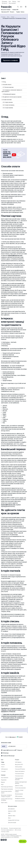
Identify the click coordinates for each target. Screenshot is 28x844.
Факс (9, 818)
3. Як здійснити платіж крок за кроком (11, 96)
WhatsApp (5, 753)
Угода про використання (15, 828)
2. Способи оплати (6, 84)
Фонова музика (19, 794)
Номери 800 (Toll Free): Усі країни (6, 799)
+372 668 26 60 (11, 746)
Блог (10, 1)
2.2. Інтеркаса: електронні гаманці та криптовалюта (12, 90)
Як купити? (4, 3)
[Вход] (25, 6)
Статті (2, 766)
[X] (4, 840)
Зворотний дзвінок (19, 771)
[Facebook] (1, 840)
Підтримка (4, 1)
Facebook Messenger (9, 755)
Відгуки (14, 1)
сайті (18, 362)
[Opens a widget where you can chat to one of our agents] (23, 841)
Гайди (2, 762)
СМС (9, 813)
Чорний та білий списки (19, 791)
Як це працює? (12, 3)
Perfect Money (5, 365)
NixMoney (3, 388)
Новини (3, 764)
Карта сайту (4, 802)
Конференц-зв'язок (20, 798)
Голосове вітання (19, 773)
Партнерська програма (7, 789)
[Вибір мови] (21, 6)
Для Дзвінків (11, 808)
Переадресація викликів (19, 779)
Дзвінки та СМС (12, 811)
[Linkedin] (6, 840)
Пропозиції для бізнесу (7, 786)
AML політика (18, 830)
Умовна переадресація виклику (21, 782)
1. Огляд (4, 81)
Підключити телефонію (10, 60)
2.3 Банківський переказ (8, 94)
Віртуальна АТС (5, 11)
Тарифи (18, 11)
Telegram (19, 750)
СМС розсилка (18, 796)
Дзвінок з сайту (19, 785)
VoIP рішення (4, 769)
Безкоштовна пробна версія (6, 792)
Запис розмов (18, 766)
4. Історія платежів (6, 99)
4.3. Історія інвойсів (7, 107)
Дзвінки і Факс (11, 815)
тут (2, 385)
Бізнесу (22, 11)
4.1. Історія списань (7, 102)
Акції (19, 1)
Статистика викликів (20, 787)
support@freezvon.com (9, 750)
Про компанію (4, 777)
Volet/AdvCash (5, 348)
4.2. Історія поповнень (8, 105)
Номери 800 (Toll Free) (13, 820)
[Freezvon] (6, 7)
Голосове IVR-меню (20, 769)
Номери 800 (15, 9)
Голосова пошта (19, 775)
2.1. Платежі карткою (7, 87)
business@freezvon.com (15, 255)
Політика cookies (5, 831)
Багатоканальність (20, 800)
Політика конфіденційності (7, 830)
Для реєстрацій (12, 822)
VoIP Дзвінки (18, 762)
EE (4, 746)
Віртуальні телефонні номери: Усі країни (6, 795)
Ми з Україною (4, 828)
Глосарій (3, 771)
